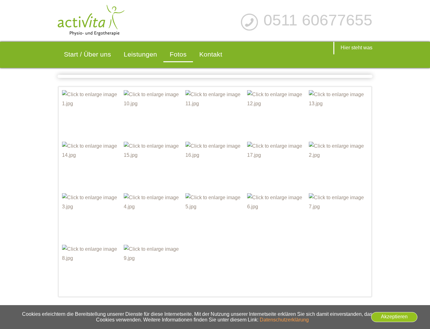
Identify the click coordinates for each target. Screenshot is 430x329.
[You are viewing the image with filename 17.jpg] (276, 166)
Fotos (178, 54)
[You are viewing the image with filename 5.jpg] (214, 217)
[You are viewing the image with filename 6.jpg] (276, 217)
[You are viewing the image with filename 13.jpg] (338, 114)
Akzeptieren (394, 316)
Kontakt (210, 54)
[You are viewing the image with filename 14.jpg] (91, 166)
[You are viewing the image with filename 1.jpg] (91, 114)
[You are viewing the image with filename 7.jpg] (338, 217)
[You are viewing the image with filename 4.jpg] (153, 217)
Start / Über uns (87, 54)
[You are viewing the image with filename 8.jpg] (91, 269)
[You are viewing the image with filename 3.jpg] (91, 217)
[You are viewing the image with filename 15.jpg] (153, 166)
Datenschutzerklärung (284, 319)
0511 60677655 (317, 20)
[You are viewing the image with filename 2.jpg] (338, 166)
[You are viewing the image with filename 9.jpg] (153, 269)
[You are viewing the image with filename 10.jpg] (153, 114)
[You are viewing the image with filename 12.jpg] (276, 114)
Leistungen (140, 54)
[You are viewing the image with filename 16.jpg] (214, 166)
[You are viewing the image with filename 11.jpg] (214, 114)
